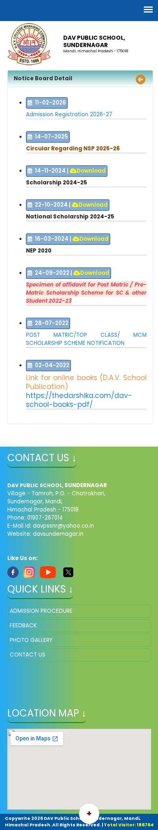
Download (91, 171)
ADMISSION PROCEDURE (41, 611)
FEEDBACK (23, 625)
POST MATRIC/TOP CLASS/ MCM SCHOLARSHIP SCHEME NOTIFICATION (86, 339)
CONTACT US (27, 655)
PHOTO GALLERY (31, 640)
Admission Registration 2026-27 (69, 114)
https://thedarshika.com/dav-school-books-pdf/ (79, 400)
